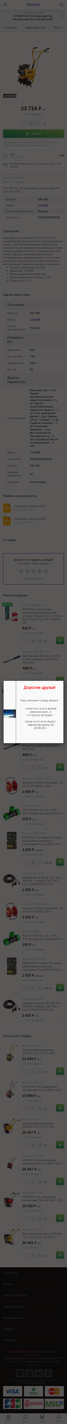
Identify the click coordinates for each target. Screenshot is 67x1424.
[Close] (63, 681)
